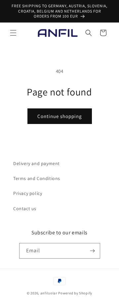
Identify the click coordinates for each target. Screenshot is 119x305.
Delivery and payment (36, 163)
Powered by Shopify (75, 293)
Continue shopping (59, 116)
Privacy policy (27, 193)
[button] (13, 33)
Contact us (24, 209)
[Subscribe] (92, 251)
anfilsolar (49, 293)
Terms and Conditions (36, 178)
